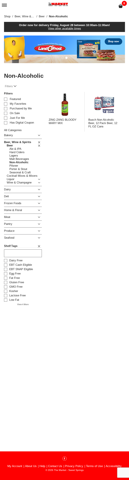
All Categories (13, 130)
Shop (7, 16)
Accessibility (114, 466)
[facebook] (64, 459)
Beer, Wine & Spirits (27, 16)
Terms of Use (94, 466)
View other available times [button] (64, 28)
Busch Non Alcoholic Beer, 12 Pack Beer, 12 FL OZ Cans (102, 123)
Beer (42, 16)
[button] (64, 49)
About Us (31, 466)
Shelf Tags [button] (10, 246)
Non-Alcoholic (58, 16)
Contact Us (55, 466)
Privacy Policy (74, 466)
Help (42, 466)
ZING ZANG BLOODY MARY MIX (62, 121)
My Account (14, 466)
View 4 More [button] (23, 304)
